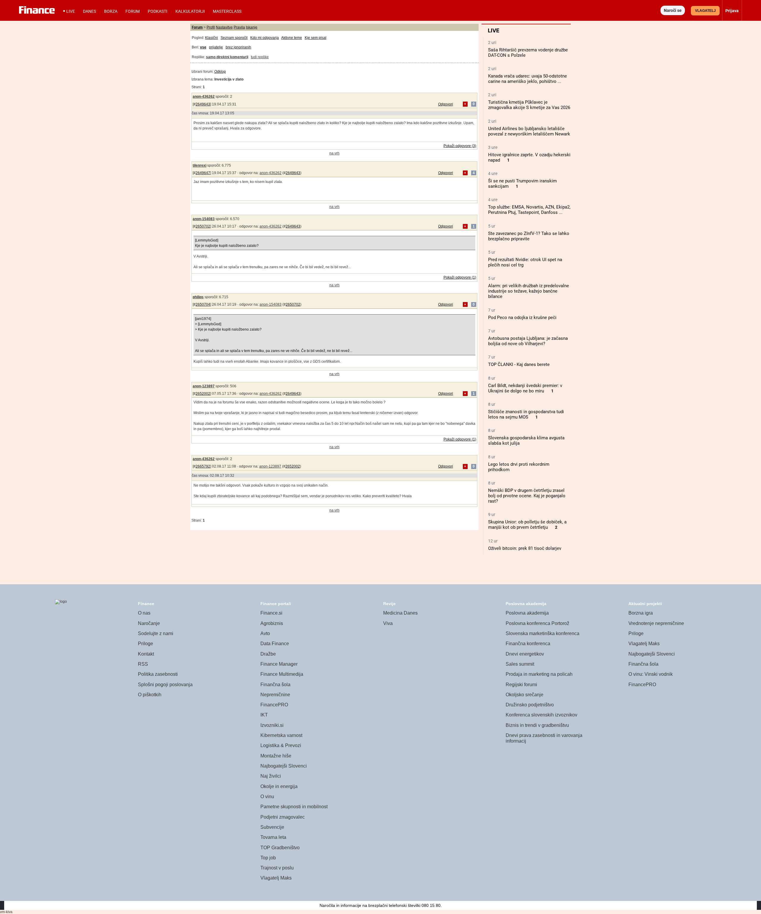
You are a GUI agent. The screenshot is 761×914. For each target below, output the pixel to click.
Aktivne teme (291, 38)
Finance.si (271, 612)
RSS (143, 664)
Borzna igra (640, 612)
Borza (110, 11)
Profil (211, 27)
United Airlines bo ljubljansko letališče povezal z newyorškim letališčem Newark (529, 131)
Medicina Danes (400, 612)
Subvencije (272, 827)
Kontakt (146, 653)
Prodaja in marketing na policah (539, 674)
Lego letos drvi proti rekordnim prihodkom (518, 467)
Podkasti (157, 11)
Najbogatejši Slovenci (283, 765)
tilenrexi (199, 165)
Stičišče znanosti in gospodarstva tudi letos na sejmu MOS (526, 414)
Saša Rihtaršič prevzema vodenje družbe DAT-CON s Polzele (528, 52)
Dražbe (268, 653)
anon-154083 (204, 219)
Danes (89, 11)
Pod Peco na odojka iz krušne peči (522, 317)
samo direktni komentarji (227, 57)
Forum (132, 11)
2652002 (203, 394)
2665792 (203, 466)
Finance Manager (279, 664)
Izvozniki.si (272, 725)
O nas (144, 612)
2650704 (203, 304)
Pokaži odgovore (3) (460, 146)
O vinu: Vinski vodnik (650, 674)
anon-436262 (204, 96)
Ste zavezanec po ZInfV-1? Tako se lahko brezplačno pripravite (528, 236)
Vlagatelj (705, 11)
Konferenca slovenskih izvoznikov (541, 714)
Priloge (145, 643)
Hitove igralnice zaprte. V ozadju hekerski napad (529, 157)
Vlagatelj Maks (276, 877)
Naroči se (673, 10)
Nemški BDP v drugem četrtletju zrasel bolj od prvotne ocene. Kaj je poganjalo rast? (526, 496)
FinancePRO (274, 704)
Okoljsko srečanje (524, 694)
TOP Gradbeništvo (280, 847)
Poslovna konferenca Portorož (537, 623)
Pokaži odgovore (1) (460, 277)
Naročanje (149, 623)
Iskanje (251, 27)
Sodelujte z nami (155, 633)
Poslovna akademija (527, 612)
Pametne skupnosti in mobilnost (294, 806)
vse (203, 47)
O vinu (267, 796)
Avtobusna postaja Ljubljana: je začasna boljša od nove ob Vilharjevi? (528, 341)
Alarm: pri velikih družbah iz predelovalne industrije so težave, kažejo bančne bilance (528, 291)
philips (198, 297)
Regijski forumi (521, 684)
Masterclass (227, 11)
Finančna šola (275, 684)
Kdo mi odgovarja (264, 38)
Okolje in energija (279, 786)
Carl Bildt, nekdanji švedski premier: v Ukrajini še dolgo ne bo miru (525, 388)
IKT (264, 714)
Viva (388, 623)
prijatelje (216, 47)
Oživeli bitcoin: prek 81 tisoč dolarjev (524, 548)
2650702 (203, 226)
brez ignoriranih (238, 47)
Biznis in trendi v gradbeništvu (537, 725)
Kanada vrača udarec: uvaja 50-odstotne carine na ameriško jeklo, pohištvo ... (527, 78)
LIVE (70, 11)
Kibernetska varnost (281, 735)
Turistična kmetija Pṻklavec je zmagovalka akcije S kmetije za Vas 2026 (529, 105)
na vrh (334, 153)
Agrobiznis (271, 623)
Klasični (211, 38)
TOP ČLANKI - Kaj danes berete (519, 364)
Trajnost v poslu (277, 867)
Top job (268, 857)
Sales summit (520, 664)
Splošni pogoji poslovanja (165, 684)
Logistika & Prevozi (280, 745)
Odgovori (445, 104)
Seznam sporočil (234, 38)
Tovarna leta (273, 837)
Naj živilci (270, 776)
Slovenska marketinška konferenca (542, 633)
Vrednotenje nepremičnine (656, 623)
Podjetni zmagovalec (282, 817)
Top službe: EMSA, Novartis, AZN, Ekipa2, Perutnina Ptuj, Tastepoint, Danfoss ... (529, 209)
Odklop (220, 72)
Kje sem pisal (315, 38)
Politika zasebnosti (158, 674)
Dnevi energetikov (525, 653)
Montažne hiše (275, 755)
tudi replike (260, 57)
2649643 (203, 104)
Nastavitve (224, 27)
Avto (265, 633)
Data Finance (274, 643)
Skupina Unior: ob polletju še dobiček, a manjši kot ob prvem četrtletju (527, 524)
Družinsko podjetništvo (530, 704)
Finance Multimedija (281, 674)
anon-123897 (204, 386)
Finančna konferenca (528, 643)
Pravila (239, 27)
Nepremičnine (275, 694)
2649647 (203, 173)
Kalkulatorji (190, 11)
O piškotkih (149, 694)
